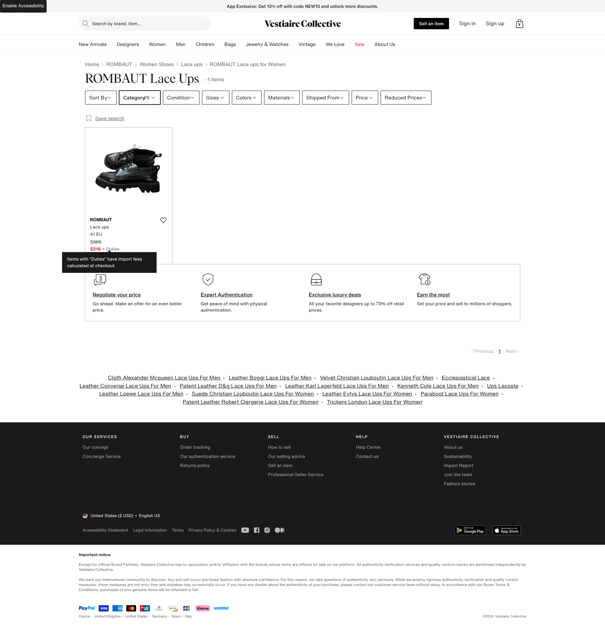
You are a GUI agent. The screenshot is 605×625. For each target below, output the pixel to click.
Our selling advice (286, 456)
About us (453, 447)
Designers (128, 44)
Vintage (306, 44)
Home (92, 64)
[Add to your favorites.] (163, 220)
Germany (159, 616)
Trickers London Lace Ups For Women (374, 402)
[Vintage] (320, 44)
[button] (519, 23)
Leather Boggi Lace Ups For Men (270, 378)
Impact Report (459, 465)
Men (181, 44)
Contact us (367, 456)
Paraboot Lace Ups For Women (460, 394)
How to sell (279, 447)
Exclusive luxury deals (335, 294)
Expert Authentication (227, 294)
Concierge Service (102, 456)
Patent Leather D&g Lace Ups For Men (228, 386)
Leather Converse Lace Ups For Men (125, 386)
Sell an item (431, 23)
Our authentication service (207, 456)
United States (136, 616)
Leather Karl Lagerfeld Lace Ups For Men (337, 386)
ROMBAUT (119, 64)
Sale (360, 44)
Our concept (95, 447)
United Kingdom (108, 616)
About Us (385, 44)
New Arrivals (93, 44)
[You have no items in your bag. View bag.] (519, 23)
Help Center (368, 447)
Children (205, 44)
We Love (335, 44)
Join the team (458, 474)
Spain (176, 616)
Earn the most (433, 294)
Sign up (495, 23)
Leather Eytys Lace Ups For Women (367, 394)
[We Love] (349, 44)
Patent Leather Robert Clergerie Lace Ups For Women (251, 402)
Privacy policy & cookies (212, 530)
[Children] (219, 44)
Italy (188, 616)
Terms (177, 530)
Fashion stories (459, 484)
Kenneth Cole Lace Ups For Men (438, 386)
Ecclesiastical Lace (466, 378)
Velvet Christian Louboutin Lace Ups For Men (377, 378)
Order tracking (195, 447)
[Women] (170, 44)
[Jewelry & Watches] (293, 44)
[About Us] (400, 44)
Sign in (467, 23)
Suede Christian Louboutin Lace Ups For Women (253, 394)
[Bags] (240, 44)
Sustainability (458, 456)
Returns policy (195, 465)
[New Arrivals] (111, 44)
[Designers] (144, 44)
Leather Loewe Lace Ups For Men (141, 394)
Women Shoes (157, 64)
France (84, 616)
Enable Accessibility (23, 6)
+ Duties (110, 248)
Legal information (150, 530)
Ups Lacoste (503, 386)
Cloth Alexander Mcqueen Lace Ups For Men (164, 378)
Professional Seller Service (295, 474)
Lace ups (191, 64)
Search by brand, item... (116, 23)
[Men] (190, 44)
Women (157, 44)
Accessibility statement (105, 530)
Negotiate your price (117, 294)
